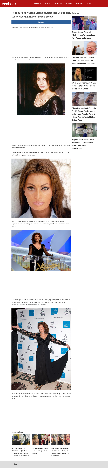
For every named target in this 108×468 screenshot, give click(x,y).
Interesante (79, 4)
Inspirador (69, 4)
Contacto (15, 464)
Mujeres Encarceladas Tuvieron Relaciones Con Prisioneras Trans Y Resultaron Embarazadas (84, 144)
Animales (47, 4)
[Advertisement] (41, 43)
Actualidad (37, 4)
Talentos (89, 4)
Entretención (58, 4)
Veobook (9, 4)
